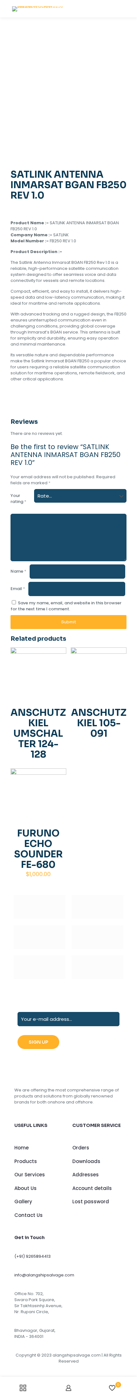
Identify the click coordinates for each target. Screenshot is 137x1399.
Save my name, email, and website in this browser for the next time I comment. (66, 606)
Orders (80, 1147)
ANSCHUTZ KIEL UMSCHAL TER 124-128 (38, 733)
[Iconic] (97, 907)
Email (18, 589)
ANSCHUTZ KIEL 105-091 (98, 723)
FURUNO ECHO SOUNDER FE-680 (38, 849)
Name (18, 571)
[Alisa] (39, 907)
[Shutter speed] (97, 967)
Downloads (86, 1161)
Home (21, 1147)
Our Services (29, 1174)
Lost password (90, 1201)
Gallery (23, 1201)
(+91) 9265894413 (32, 1256)
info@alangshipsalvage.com (44, 1275)
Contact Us (28, 1215)
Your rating (18, 499)
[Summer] (39, 937)
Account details (92, 1188)
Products (25, 1161)
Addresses (85, 1174)
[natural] (39, 967)
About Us (25, 1188)
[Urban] (97, 937)
